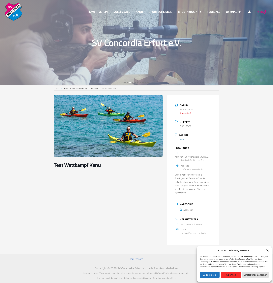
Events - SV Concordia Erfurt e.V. (75, 88)
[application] (109, 12)
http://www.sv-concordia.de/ (191, 169)
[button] (267, 250)
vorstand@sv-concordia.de (193, 233)
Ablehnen (231, 274)
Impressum (136, 259)
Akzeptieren (209, 274)
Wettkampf (94, 88)
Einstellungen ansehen (255, 274)
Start (58, 88)
